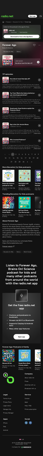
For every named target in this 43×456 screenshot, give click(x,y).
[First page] (5, 154)
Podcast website (7, 246)
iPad (4, 426)
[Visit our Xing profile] (30, 423)
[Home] (3, 22)
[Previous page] (9, 154)
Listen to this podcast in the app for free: (16, 27)
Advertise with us (30, 385)
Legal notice (7, 405)
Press (26, 381)
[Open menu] (40, 16)
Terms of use (7, 398)
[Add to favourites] (34, 45)
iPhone (5, 423)
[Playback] (38, 62)
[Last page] (31, 161)
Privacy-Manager (8, 413)
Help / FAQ (28, 405)
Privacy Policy (7, 402)
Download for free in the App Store (21, 36)
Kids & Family (27, 252)
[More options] (39, 45)
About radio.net (29, 378)
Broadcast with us (30, 388)
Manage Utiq (7, 409)
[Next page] (27, 161)
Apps (26, 402)
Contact (27, 398)
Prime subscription (30, 409)
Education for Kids (8, 51)
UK (23, 439)
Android (5, 430)
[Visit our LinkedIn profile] (26, 423)
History (18, 51)
